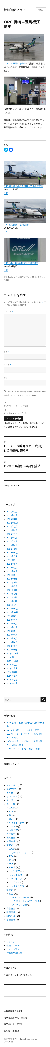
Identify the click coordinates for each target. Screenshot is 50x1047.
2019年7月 (12, 672)
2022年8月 (12, 556)
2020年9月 (12, 619)
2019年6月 (12, 675)
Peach (12, 867)
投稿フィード (13, 945)
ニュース (11, 804)
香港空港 (11, 919)
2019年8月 (12, 668)
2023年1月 (12, 549)
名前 (6, 352)
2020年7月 (12, 627)
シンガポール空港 (20, 897)
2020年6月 (12, 631)
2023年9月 (12, 526)
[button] (6, 150)
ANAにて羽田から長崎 (15, 63)
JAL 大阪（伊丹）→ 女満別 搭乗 (23, 730)
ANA (11, 807)
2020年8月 (12, 623)
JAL (11, 815)
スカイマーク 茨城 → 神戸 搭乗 (23, 748)
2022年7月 (12, 560)
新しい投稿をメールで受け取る (16, 413)
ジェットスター (16, 822)
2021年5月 (12, 590)
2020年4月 (12, 638)
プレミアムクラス (20, 852)
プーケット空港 (19, 904)
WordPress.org (14, 953)
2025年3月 (12, 511)
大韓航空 (13, 830)
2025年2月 (12, 515)
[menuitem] (25, 177)
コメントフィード (15, 949)
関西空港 (11, 916)
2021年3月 (12, 597)
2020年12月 (12, 608)
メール (7, 365)
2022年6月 (12, 563)
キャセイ (11, 792)
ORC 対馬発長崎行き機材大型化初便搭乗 (23, 186)
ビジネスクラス (16, 886)
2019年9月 (12, 664)
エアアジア (12, 785)
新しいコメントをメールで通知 (16, 406)
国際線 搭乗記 (11, 1030)
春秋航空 (11, 908)
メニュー (41, 10)
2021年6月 (12, 586)
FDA (11, 811)
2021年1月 (12, 605)
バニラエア (14, 882)
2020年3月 (12, 642)
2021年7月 (12, 582)
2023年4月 (12, 541)
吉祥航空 (11, 833)
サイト (6, 378)
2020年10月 (12, 616)
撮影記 (10, 889)
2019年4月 (12, 683)
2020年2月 (12, 646)
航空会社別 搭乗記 (13, 1024)
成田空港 (11, 841)
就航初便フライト (16, 10)
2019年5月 (12, 679)
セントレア (12, 796)
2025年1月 (12, 519)
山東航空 (11, 837)
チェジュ (11, 800)
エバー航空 (14, 871)
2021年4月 (12, 593)
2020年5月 (12, 634)
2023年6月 (12, 534)
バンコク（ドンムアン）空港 (26, 901)
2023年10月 (12, 522)
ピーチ (12, 826)
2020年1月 (12, 649)
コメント (8, 311)
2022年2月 (12, 575)
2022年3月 (12, 571)
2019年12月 (12, 653)
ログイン (11, 941)
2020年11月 (12, 612)
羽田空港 (11, 912)
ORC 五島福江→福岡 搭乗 (16, 224)
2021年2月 (12, 601)
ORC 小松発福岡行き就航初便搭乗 (21, 263)
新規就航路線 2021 (13, 1011)
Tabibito (11, 277)
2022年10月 (12, 552)
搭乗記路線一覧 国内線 (15, 1017)
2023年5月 (12, 537)
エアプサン (12, 789)
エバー (12, 819)
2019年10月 (12, 661)
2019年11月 (12, 657)
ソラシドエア (15, 878)
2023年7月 (12, 530)
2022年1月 (12, 578)
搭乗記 (10, 845)
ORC (6, 193)
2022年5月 (12, 567)
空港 (11, 893)
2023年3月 (12, 545)
